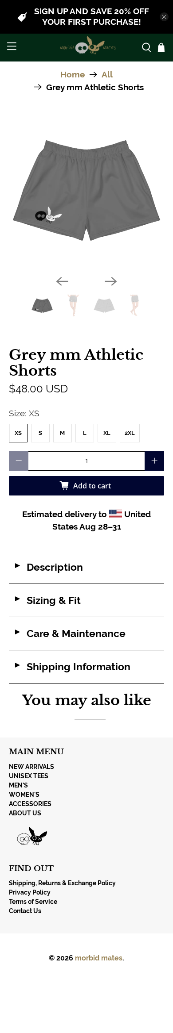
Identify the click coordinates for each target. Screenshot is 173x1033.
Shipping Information (71, 666)
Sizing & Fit (47, 600)
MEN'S (18, 785)
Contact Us (25, 910)
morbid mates (98, 958)
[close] (164, 16)
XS (18, 433)
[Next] (111, 281)
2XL (130, 433)
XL (106, 433)
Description (48, 567)
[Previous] (62, 281)
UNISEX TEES (28, 776)
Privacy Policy (30, 892)
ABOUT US (25, 813)
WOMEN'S (24, 794)
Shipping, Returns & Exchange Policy (62, 883)
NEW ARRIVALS (31, 766)
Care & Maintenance (69, 633)
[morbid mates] (86, 47)
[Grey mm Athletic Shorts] (87, 191)
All (107, 74)
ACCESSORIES (30, 803)
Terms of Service (33, 901)
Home (72, 74)
